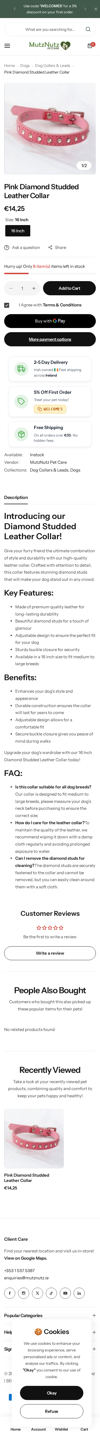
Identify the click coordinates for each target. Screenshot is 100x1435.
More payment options (50, 339)
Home (9, 65)
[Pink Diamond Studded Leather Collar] (34, 1138)
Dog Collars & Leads (52, 65)
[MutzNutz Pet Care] (50, 46)
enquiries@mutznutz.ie (26, 1277)
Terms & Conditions (62, 304)
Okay (52, 1393)
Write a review (50, 953)
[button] (15, 9)
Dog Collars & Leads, (50, 470)
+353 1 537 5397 (19, 1270)
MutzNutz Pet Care (48, 462)
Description (16, 497)
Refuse (51, 1411)
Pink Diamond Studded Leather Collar (26, 1177)
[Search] (88, 29)
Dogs (25, 65)
